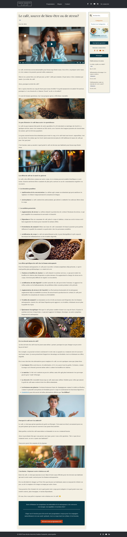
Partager (99, 55)
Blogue (59, 4)
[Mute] (77, 62)
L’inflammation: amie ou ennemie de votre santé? (97, 83)
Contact (67, 4)
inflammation (92, 76)
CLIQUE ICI (25, 392)
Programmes (50, 4)
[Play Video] (20, 62)
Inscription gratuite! (99, 43)
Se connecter (105, 4)
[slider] (50, 62)
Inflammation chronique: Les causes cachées (98, 73)
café (20, 20)
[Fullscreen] (83, 62)
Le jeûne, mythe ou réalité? (97, 64)
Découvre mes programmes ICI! (51, 521)
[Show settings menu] (80, 62)
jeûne (91, 66)
